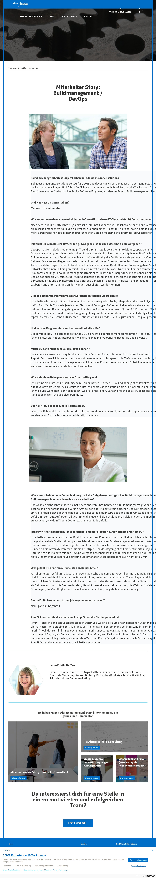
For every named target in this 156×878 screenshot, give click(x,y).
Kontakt (88, 16)
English (5, 850)
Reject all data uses (138, 866)
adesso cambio (69, 16)
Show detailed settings (11, 870)
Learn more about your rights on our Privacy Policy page (46, 870)
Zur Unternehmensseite (120, 10)
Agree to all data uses (138, 860)
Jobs (52, 16)
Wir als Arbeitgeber (31, 16)
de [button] (140, 10)
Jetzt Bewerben (77, 823)
